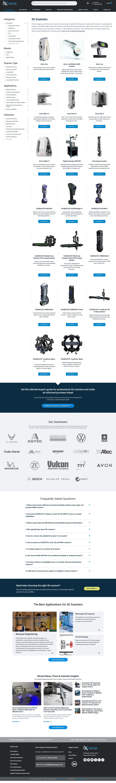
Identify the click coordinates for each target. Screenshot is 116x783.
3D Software (36, 9)
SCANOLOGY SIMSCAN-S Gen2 (72, 310)
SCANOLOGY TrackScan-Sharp (72, 359)
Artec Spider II (44, 161)
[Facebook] (88, 759)
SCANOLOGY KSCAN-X (99, 209)
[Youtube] (92, 759)
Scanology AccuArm (99, 161)
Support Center (83, 9)
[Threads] (102, 759)
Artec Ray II (99, 114)
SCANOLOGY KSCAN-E (44, 209)
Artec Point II (72, 114)
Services (48, 9)
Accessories (23, 9)
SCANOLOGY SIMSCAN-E (44, 310)
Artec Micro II (44, 114)
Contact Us (107, 9)
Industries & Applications (65, 9)
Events (96, 9)
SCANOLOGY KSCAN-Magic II (71, 209)
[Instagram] (95, 759)
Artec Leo (99, 64)
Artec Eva (44, 64)
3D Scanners (9, 9)
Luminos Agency (80, 779)
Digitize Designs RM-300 (72, 161)
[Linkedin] (85, 759)
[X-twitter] (99, 759)
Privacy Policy (62, 779)
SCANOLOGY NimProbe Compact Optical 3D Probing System (72, 258)
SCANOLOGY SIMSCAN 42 (99, 256)
